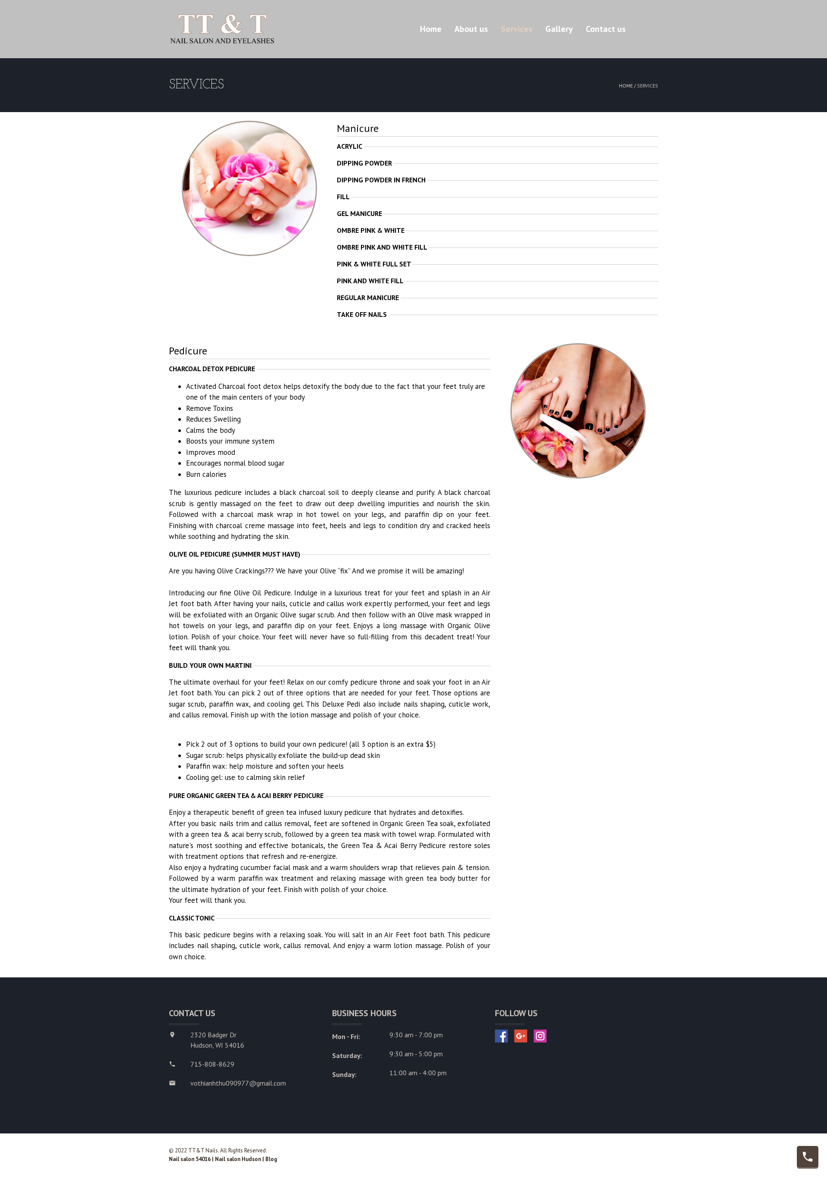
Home (430, 28)
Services (516, 28)
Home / (628, 85)
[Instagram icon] (540, 1036)
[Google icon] (520, 1036)
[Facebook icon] (501, 1036)
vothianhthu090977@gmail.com (238, 1083)
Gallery (559, 28)
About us (471, 28)
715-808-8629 (212, 1064)
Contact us (606, 28)
